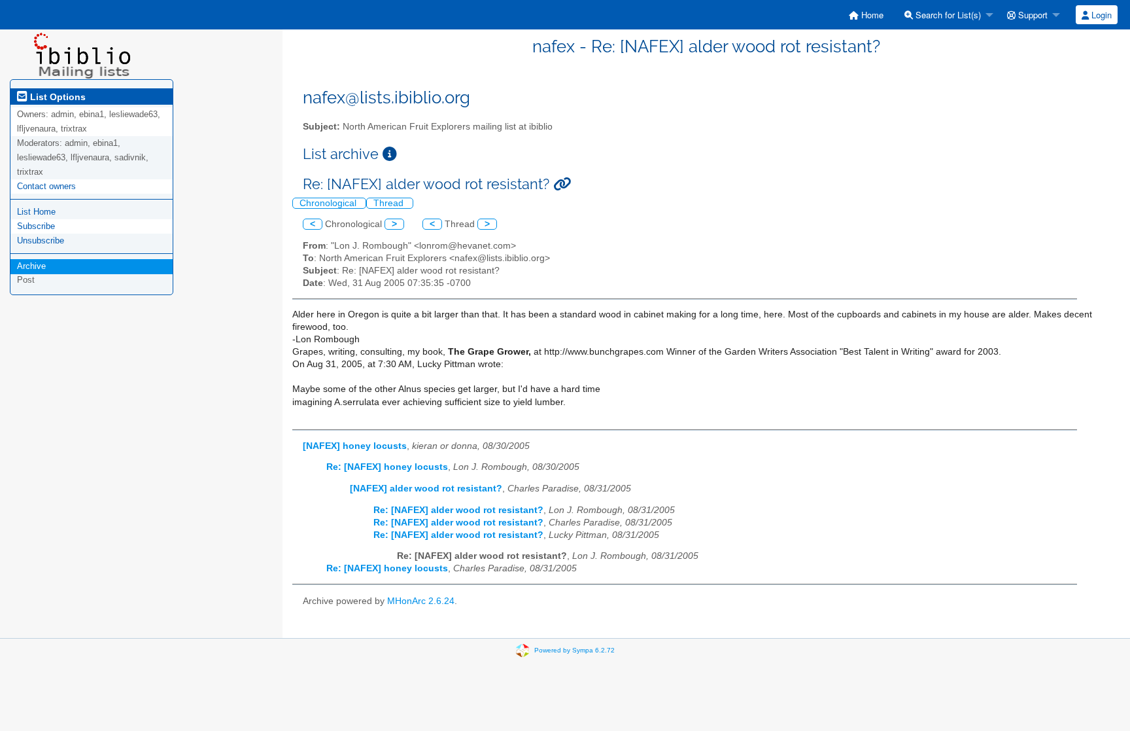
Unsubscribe (40, 240)
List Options (56, 97)
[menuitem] (866, 14)
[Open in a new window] (390, 154)
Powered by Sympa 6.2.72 (574, 650)
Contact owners (46, 186)
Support (1032, 15)
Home (871, 15)
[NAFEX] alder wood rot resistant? (426, 488)
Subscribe (36, 226)
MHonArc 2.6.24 (420, 601)
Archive (31, 266)
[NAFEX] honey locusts (355, 446)
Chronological (329, 203)
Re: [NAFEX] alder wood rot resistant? (458, 510)
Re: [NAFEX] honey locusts (387, 467)
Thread (389, 203)
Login (1100, 15)
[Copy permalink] (562, 184)
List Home (36, 212)
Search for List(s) (947, 15)
